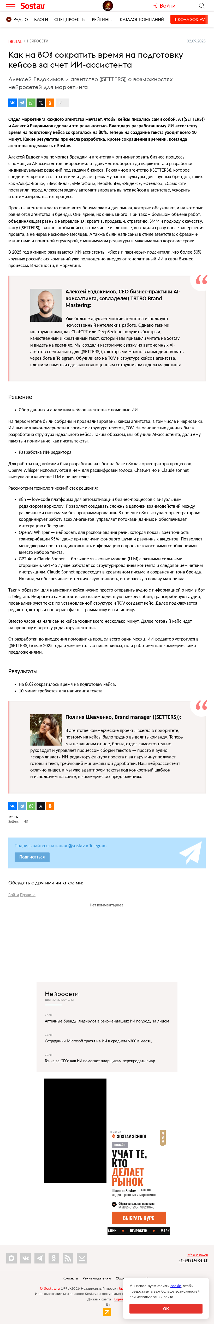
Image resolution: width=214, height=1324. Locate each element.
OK (166, 1308)
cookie (175, 1286)
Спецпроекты (70, 19)
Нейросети (62, 993)
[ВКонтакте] (12, 103)
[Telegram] (22, 103)
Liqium (120, 1299)
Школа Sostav (189, 19)
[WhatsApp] (31, 103)
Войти (13, 895)
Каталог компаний (142, 19)
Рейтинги (103, 19)
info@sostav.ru (197, 1255)
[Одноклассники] (50, 103)
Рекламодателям (97, 1279)
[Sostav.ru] (44, 6)
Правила (27, 895)
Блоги (41, 19)
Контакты (70, 1279)
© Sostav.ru (50, 1289)
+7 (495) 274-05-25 (193, 1260)
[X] (41, 103)
